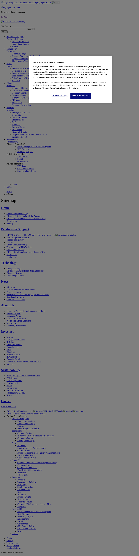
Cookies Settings (59, 95)
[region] (70, 79)
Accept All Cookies (81, 95)
